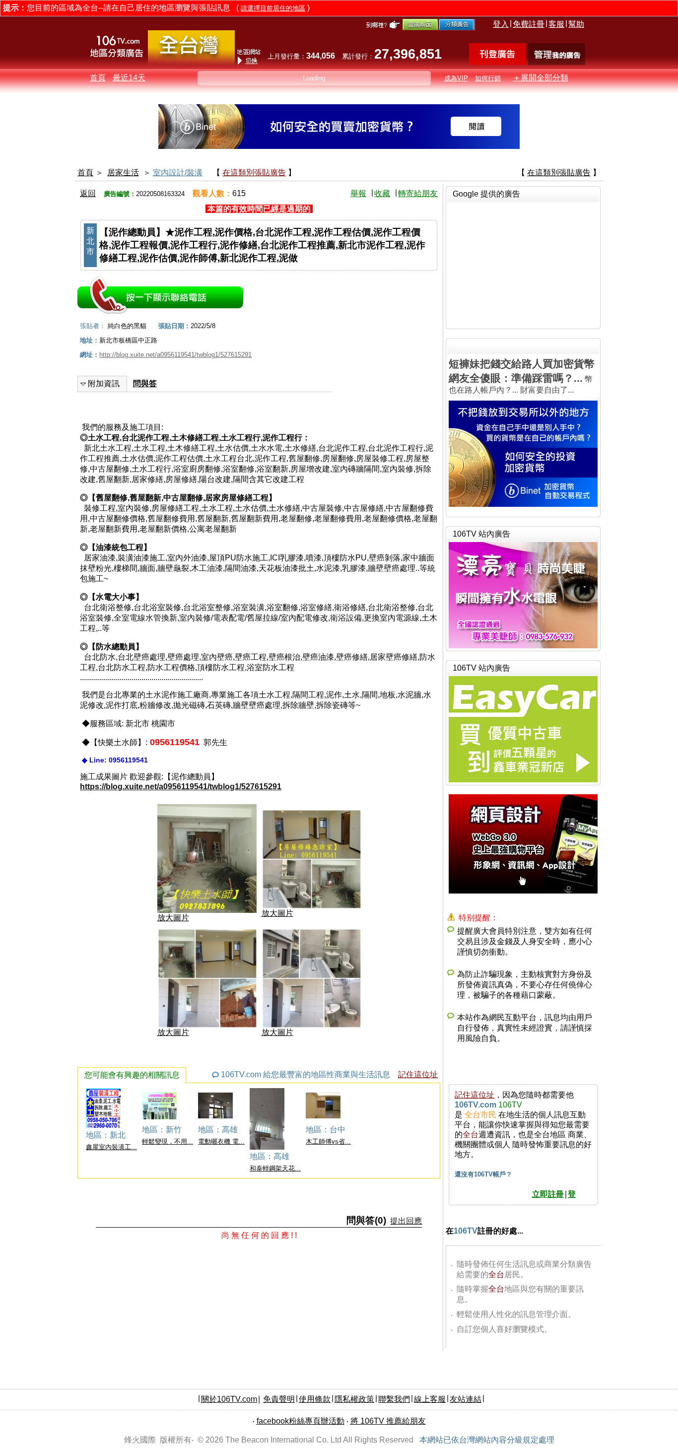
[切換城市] (191, 63)
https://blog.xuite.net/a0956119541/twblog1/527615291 (180, 786)
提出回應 (406, 1221)
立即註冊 (548, 1194)
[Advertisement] (523, 264)
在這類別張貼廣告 (254, 172)
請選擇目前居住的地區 (273, 8)
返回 (88, 193)
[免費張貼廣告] (497, 62)
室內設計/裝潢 (178, 172)
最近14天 (129, 77)
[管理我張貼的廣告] (556, 62)
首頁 (98, 77)
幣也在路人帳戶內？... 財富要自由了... (522, 376)
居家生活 (123, 172)
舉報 (358, 193)
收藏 (382, 193)
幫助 (576, 24)
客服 (556, 24)
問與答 (145, 383)
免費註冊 (528, 24)
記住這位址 (418, 1074)
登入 (501, 24)
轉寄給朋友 (418, 193)
